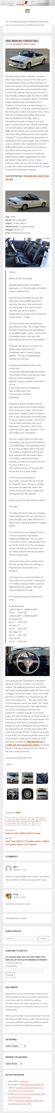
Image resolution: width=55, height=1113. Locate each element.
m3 (29, 823)
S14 (36, 823)
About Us (25, 1081)
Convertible (11, 823)
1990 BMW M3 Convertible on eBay (27, 177)
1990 (9, 819)
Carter (32, 44)
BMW (18, 813)
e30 (22, 823)
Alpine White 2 (21, 819)
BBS (33, 819)
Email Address (12, 966)
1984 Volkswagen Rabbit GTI (32, 1084)
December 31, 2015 (20, 44)
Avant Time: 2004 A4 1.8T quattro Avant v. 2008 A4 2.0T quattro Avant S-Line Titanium (27, 843)
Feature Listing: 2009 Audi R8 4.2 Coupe (22, 833)
